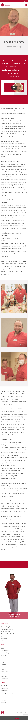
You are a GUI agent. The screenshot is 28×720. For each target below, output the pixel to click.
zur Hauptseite (4, 1)
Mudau (3, 667)
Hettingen (4, 676)
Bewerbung (4, 655)
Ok (17, 718)
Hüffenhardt (4, 679)
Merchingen (4, 672)
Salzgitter (3, 664)
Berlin (2, 662)
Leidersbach (4, 674)
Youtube (3, 702)
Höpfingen (4, 669)
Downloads (4, 686)
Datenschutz (4, 688)
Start (2, 648)
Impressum (4, 690)
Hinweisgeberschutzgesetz (8, 693)
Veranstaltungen (5, 653)
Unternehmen (5, 650)
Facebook (3, 700)
